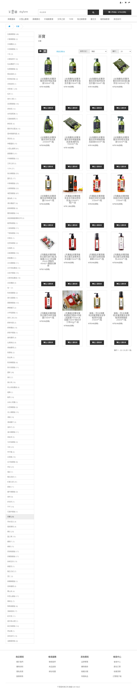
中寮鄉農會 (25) (13, 183)
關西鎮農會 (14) (13, 213)
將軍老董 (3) (11, 323)
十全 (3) (10, 54)
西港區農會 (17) (13, 551)
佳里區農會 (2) (12, 243)
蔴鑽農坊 (36, 19)
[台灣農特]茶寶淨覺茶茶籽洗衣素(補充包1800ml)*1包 (121, 80)
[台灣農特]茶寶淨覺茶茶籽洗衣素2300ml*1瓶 (48, 139)
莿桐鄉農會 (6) (12, 208)
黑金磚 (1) (10, 631)
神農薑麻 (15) (12, 144)
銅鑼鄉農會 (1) (12, 581)
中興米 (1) (10, 238)
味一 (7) (10, 288)
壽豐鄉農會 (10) (13, 303)
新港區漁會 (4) (12, 79)
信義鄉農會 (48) (13, 34)
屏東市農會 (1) (12, 333)
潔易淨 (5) (10, 437)
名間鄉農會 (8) (12, 69)
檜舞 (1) (10, 392)
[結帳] (129, 2)
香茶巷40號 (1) (12, 621)
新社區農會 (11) (13, 367)
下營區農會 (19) (13, 233)
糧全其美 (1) (11, 477)
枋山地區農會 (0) (13, 387)
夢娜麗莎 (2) (11, 308)
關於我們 (19, 662)
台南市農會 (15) (13, 273)
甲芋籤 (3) (10, 452)
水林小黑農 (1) (12, 402)
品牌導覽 (84, 662)
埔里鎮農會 (105, 19)
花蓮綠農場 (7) (12, 119)
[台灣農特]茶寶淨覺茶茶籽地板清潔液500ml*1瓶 (48, 80)
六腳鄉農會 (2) (12, 39)
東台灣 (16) (11, 382)
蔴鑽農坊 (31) (12, 153)
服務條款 (19, 676)
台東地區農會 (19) (13, 278)
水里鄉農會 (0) (12, 407)
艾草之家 (61, 19)
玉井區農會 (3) (12, 442)
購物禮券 (84, 667)
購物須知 (19, 667)
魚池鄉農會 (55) (13, 173)
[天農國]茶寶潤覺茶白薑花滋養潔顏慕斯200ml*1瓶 (97, 256)
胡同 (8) (10, 497)
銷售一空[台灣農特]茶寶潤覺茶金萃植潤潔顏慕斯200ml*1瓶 (121, 316)
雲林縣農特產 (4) (13, 134)
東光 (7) (10, 377)
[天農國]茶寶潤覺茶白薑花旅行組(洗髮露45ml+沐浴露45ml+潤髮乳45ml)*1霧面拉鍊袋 (48, 260)
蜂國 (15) (10, 546)
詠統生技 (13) (12, 561)
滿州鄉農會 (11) (13, 432)
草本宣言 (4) (11, 522)
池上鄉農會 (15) (13, 412)
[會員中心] (121, 2)
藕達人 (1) (10, 541)
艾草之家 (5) (11, 163)
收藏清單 (117, 671)
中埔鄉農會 (48, 19)
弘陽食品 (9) (11, 342)
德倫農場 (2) (11, 347)
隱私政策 (19, 671)
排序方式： (84, 51)
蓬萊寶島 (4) (11, 527)
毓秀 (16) (10, 397)
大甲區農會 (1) (12, 313)
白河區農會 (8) (12, 462)
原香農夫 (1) (11, 258)
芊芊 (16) (10, 507)
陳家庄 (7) (10, 601)
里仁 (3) (10, 576)
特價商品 (84, 676)
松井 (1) (10, 94)
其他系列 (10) (12, 636)
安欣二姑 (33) (12, 318)
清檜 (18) (10, 417)
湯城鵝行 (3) (11, 422)
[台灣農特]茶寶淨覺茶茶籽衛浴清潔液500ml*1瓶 (121, 139)
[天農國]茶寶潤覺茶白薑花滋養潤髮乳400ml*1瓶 (121, 256)
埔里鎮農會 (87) (13, 193)
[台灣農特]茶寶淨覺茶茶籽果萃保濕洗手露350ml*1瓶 (72, 80)
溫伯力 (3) (10, 427)
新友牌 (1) (10, 357)
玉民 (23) (10, 447)
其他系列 (117, 19)
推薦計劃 (84, 671)
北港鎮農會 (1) (12, 49)
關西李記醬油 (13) (13, 129)
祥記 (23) (10, 467)
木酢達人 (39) (12, 89)
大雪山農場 (23, 19)
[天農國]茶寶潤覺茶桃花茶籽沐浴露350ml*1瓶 (97, 198)
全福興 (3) (10, 248)
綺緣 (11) (10, 487)
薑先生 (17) (11, 178)
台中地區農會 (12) (13, 268)
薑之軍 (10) (11, 536)
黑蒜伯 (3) (10, 139)
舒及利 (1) (10, 502)
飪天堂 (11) (11, 616)
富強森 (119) (11, 198)
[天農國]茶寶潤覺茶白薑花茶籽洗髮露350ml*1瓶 (48, 315)
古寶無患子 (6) (12, 59)
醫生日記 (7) (11, 571)
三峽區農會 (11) (13, 228)
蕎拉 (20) (10, 531)
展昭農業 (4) (11, 337)
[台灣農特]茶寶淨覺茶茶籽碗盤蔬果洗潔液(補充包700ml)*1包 (72, 140)
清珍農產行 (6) (12, 203)
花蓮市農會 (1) (12, 512)
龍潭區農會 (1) (12, 223)
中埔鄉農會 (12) (13, 158)
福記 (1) (10, 472)
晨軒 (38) (10, 372)
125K (71, 19)
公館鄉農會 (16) (13, 253)
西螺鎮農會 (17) (13, 556)
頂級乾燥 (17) (12, 611)
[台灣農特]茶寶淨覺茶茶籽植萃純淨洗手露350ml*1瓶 (97, 80)
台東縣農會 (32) (13, 188)
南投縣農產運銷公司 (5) (15, 218)
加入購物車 (49, 108)
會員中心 (117, 662)
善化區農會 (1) (12, 298)
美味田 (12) (11, 109)
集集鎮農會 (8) (12, 606)
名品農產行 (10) (13, 64)
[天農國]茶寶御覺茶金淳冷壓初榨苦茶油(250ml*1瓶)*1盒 (72, 199)
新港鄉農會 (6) (12, 362)
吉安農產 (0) (11, 283)
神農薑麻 (11, 19)
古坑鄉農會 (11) (13, 263)
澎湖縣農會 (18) (13, 104)
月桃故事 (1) (11, 84)
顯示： (115, 51)
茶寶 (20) (10, 517)
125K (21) (10, 168)
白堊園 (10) (11, 457)
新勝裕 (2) (10, 352)
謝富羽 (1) (10, 566)
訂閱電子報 (117, 676)
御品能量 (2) (11, 74)
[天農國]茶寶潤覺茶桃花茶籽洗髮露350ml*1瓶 (121, 198)
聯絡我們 (52, 662)
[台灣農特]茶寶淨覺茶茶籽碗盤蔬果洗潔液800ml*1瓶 (97, 139)
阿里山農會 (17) (13, 596)
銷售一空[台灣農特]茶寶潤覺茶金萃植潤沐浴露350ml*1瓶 (97, 316)
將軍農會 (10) (12, 328)
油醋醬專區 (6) (12, 641)
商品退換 (52, 667)
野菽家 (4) (10, 124)
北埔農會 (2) (11, 44)
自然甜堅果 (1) (12, 114)
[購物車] (125, 2)
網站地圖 (52, 671)
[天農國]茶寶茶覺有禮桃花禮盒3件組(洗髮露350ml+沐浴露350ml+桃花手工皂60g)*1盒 (72, 317)
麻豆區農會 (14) (13, 626)
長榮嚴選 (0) (11, 586)
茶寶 (17, 26)
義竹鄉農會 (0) (12, 492)
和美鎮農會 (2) (12, 293)
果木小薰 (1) (11, 99)
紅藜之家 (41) (12, 482)
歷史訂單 (117, 667)
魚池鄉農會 (82, 19)
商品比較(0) (60, 51)
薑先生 (93, 19)
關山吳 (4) (10, 591)
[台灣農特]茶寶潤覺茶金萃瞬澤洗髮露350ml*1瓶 (48, 198)
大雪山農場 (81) (13, 148)
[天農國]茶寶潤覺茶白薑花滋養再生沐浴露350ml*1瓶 (72, 256)
